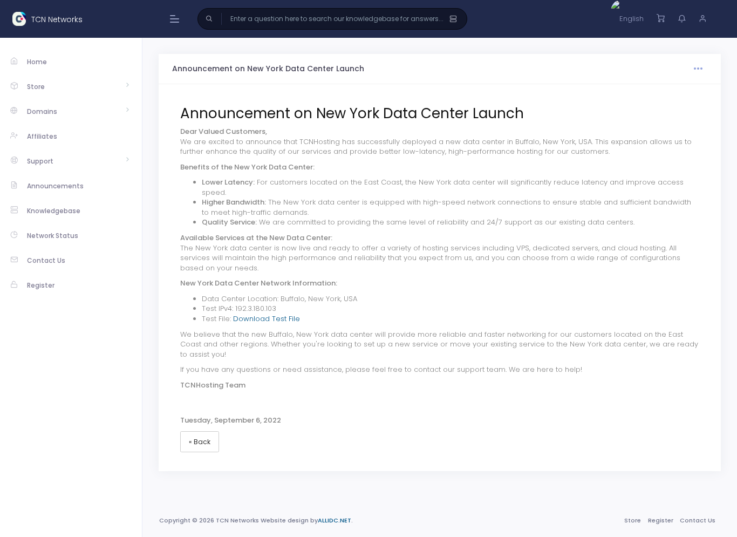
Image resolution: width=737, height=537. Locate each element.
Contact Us (697, 520)
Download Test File (266, 319)
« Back (199, 441)
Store (632, 520)
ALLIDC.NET (334, 520)
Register (660, 520)
